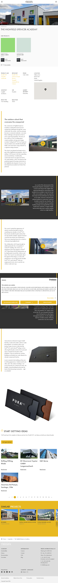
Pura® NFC (4, 75)
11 (40, 497)
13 (46, 497)
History (2, 553)
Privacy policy (29, 578)
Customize (28, 302)
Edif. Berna (44, 461)
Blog (22, 557)
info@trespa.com (46, 565)
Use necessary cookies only (10, 302)
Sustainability (4, 551)
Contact (22, 553)
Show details (50, 298)
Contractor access (40, 578)
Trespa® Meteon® (3, 77)
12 (43, 497)
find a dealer (7, 65)
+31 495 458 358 (46, 561)
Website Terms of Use (17, 578)
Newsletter (3, 557)
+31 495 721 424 (46, 557)
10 (37, 497)
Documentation (4, 555)
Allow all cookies (47, 302)
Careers (23, 551)
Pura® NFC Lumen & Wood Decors (16, 76)
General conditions (5, 578)
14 (49, 497)
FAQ (22, 555)
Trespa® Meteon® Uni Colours (15, 82)
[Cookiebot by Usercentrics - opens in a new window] (50, 280)
